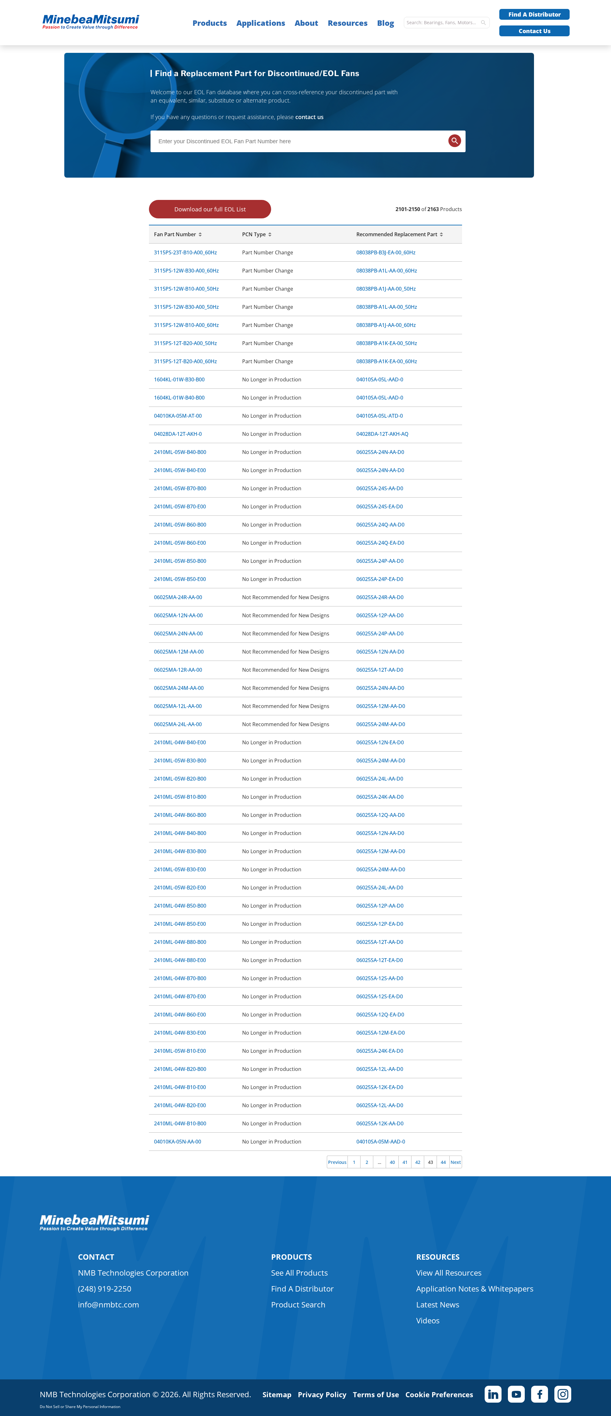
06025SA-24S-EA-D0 (379, 506)
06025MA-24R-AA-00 (178, 597)
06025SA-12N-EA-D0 (380, 742)
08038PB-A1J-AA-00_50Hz (386, 288)
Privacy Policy (322, 1394)
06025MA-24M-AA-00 (179, 687)
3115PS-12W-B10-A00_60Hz (186, 325)
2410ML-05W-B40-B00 (180, 452)
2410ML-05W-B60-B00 (180, 524)
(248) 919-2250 (104, 1288)
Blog (385, 23)
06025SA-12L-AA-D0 (379, 1069)
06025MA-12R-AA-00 (178, 669)
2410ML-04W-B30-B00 (180, 851)
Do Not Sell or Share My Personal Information (80, 1406)
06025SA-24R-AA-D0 (380, 597)
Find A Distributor (535, 14)
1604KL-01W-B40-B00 (179, 397)
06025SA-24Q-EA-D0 (380, 542)
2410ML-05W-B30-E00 (180, 869)
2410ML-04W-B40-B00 (180, 833)
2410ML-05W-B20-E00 (180, 887)
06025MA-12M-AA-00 (179, 651)
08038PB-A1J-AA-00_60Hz (386, 325)
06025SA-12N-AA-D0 (380, 651)
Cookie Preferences (439, 1394)
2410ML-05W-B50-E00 (180, 579)
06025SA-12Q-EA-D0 (380, 1014)
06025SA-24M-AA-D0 (380, 724)
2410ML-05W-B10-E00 (180, 1050)
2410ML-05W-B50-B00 (180, 560)
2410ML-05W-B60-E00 (180, 542)
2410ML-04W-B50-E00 (180, 923)
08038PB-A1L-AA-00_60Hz (386, 270)
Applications (260, 23)
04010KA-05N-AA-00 (177, 1141)
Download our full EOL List (210, 209)
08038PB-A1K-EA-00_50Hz (386, 343)
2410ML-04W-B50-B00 (180, 905)
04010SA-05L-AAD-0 (379, 379)
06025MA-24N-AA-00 (178, 633)
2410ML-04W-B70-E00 (180, 996)
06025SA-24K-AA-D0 (380, 796)
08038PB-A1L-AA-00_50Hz (386, 306)
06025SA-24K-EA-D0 (379, 1050)
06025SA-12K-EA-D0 (379, 1087)
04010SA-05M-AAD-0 (380, 1141)
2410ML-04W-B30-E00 (180, 1032)
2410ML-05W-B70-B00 (180, 488)
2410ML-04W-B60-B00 (180, 814)
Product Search (298, 1304)
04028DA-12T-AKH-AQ (382, 433)
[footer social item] (493, 1394)
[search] (483, 22)
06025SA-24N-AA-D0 (380, 452)
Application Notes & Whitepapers (474, 1288)
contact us (309, 117)
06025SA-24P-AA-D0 (380, 560)
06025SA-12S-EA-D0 (379, 996)
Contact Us (535, 31)
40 (392, 1162)
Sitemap (277, 1394)
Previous (337, 1162)
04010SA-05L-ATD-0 (379, 415)
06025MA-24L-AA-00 (178, 724)
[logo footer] (95, 1229)
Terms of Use (376, 1394)
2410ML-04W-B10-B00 (180, 1123)
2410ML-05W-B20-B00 (180, 778)
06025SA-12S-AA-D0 (379, 978)
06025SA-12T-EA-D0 (379, 960)
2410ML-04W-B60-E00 (180, 1014)
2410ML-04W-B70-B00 (180, 978)
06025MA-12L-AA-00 (178, 706)
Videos (427, 1320)
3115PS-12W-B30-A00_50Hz (186, 306)
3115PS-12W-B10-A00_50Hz (186, 288)
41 (405, 1162)
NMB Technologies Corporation (133, 1272)
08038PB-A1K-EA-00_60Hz (386, 361)
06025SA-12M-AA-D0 (380, 706)
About (306, 23)
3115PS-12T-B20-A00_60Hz (185, 361)
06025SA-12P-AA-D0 (380, 615)
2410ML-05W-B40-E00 (180, 470)
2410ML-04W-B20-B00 (180, 1069)
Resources (348, 23)
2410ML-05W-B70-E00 (180, 506)
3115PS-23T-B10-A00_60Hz (185, 252)
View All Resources (448, 1272)
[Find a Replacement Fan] (103, 23)
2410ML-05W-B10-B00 (180, 796)
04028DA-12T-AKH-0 (178, 433)
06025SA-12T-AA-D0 (379, 669)
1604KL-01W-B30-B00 (179, 379)
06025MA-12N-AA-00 (178, 615)
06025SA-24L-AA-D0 (379, 778)
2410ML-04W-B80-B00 (180, 941)
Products (210, 23)
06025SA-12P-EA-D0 (379, 923)
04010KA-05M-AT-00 (178, 415)
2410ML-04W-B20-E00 (180, 1105)
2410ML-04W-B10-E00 (180, 1087)
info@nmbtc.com (108, 1304)
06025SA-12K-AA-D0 (380, 1123)
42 (417, 1162)
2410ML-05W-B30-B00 (180, 760)
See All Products (299, 1272)
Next (456, 1162)
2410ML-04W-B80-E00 (180, 960)
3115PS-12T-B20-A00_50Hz (185, 343)
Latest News (437, 1304)
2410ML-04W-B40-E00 (180, 742)
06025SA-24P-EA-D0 (379, 579)
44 (443, 1162)
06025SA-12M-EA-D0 (380, 1032)
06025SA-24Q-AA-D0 (380, 524)
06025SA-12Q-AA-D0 (380, 814)
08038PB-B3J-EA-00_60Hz (386, 252)
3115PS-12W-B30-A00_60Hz (186, 270)
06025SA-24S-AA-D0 (379, 488)
